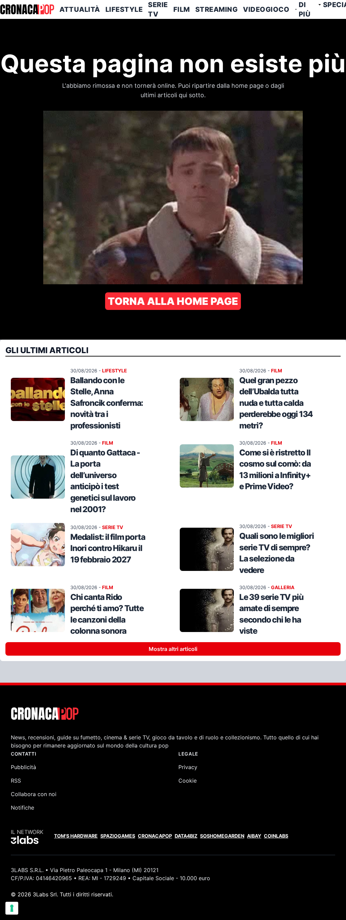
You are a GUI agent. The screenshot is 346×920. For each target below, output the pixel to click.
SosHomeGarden (222, 836)
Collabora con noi (33, 794)
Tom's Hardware (76, 836)
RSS (16, 780)
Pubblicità (23, 767)
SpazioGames (117, 836)
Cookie (187, 780)
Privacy (187, 767)
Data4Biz (186, 836)
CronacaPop (155, 836)
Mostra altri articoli (173, 649)
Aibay (254, 836)
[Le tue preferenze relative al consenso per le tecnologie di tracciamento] (11, 908)
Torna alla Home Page (173, 301)
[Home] (27, 9)
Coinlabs (276, 836)
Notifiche (22, 807)
